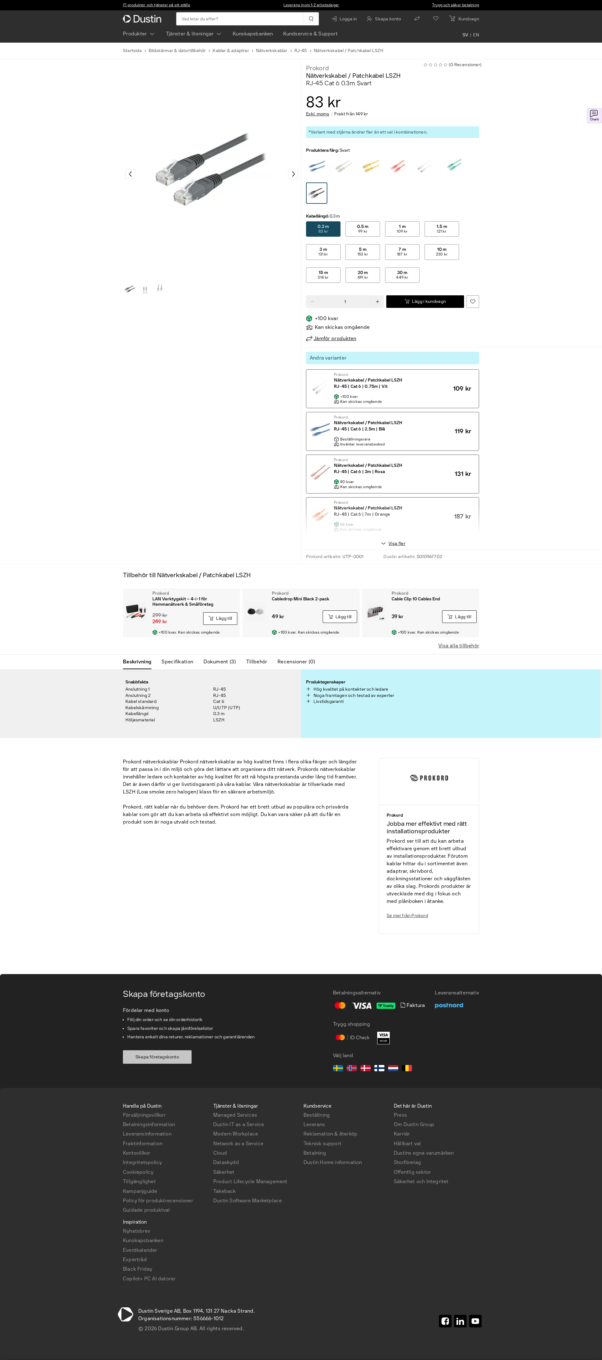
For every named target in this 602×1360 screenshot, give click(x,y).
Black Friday (137, 1269)
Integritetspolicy (142, 1162)
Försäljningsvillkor (144, 1115)
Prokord (317, 68)
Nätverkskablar (272, 50)
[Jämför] (417, 18)
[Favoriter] (435, 18)
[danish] (366, 1069)
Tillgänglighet (139, 1181)
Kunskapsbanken (253, 34)
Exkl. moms (317, 114)
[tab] (139, 662)
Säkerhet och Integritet (421, 1181)
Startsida (132, 50)
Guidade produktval (146, 1210)
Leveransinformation (147, 1134)
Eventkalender (140, 1250)
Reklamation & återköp (330, 1134)
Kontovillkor (136, 1153)
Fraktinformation (142, 1144)
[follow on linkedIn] (460, 1321)
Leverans (314, 1124)
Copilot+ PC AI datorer (149, 1279)
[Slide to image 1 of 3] (130, 289)
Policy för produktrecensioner (158, 1201)
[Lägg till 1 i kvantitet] (377, 301)
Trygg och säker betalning (455, 5)
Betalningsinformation (149, 1124)
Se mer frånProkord (407, 915)
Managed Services (235, 1115)
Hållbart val (407, 1144)
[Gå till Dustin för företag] (143, 19)
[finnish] (379, 1069)
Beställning (317, 1115)
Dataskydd (226, 1162)
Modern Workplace (235, 1134)
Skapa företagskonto (157, 1057)
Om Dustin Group (414, 1124)
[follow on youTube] (475, 1321)
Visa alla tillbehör (458, 646)
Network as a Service (238, 1144)
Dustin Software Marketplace (247, 1201)
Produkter (135, 34)
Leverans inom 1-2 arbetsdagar (311, 5)
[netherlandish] (393, 1069)
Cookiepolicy (138, 1172)
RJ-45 (300, 50)
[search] (311, 19)
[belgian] (407, 1069)
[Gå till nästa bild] (293, 174)
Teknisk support (322, 1144)
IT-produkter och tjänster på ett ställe (156, 5)
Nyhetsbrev (136, 1231)
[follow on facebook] (445, 1321)
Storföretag (407, 1162)
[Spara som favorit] (473, 301)
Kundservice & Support (310, 34)
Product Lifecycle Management (250, 1181)
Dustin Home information (333, 1162)
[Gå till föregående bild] (130, 174)
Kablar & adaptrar (231, 50)
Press (400, 1115)
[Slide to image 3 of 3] (160, 289)
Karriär (402, 1134)
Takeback (224, 1191)
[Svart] (317, 166)
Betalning (315, 1153)
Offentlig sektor (412, 1172)
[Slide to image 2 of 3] (145, 289)
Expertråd (135, 1259)
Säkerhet (224, 1172)
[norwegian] (352, 1069)
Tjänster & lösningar (190, 34)
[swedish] (338, 1069)
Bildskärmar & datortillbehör (177, 50)
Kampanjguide (140, 1191)
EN (476, 35)
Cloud (220, 1153)
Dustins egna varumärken (424, 1153)
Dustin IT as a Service (238, 1124)
